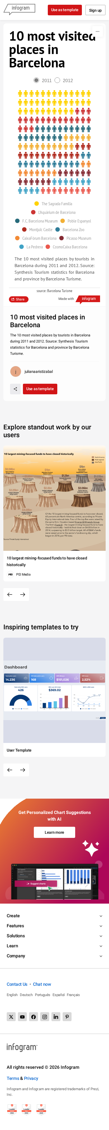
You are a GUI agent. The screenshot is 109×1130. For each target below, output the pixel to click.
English (12, 995)
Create (13, 915)
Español (59, 995)
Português (42, 995)
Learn (12, 945)
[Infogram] (19, 10)
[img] (54, 102)
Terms (13, 1078)
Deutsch (26, 995)
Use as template (65, 10)
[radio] (44, 80)
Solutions (16, 935)
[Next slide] (22, 594)
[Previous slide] (9, 594)
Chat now (42, 984)
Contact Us (17, 984)
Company (16, 955)
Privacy (31, 1078)
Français (73, 995)
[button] (54, 203)
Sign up (95, 10)
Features (15, 925)
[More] (97, 31)
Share (20, 299)
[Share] (15, 389)
